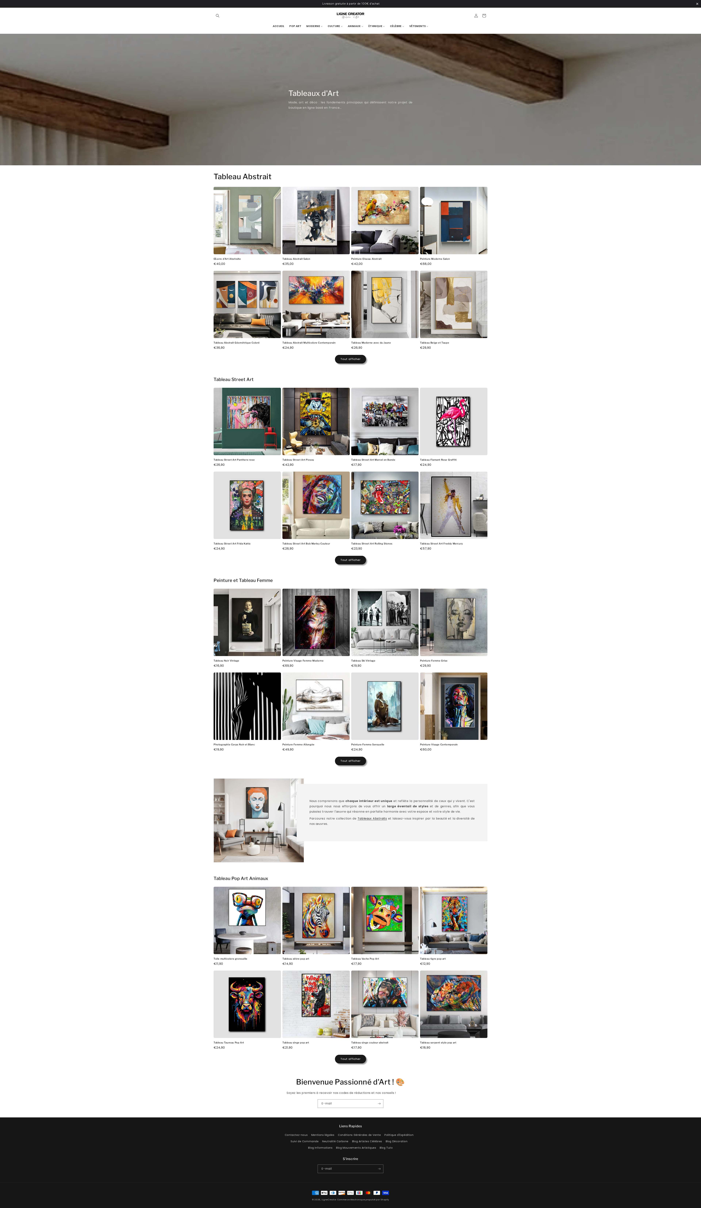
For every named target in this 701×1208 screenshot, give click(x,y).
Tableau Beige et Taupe (434, 342)
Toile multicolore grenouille (230, 958)
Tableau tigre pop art (433, 958)
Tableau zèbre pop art (295, 958)
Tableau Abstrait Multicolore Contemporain (309, 342)
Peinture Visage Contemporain (439, 744)
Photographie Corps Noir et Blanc (234, 744)
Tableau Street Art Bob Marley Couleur (306, 543)
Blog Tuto (386, 1148)
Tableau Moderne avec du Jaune (371, 342)
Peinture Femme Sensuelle (367, 744)
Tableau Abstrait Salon (296, 258)
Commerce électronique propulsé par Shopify (363, 1199)
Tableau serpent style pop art (438, 1042)
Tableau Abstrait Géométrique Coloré (237, 342)
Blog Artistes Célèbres (367, 1141)
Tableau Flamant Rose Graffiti (438, 459)
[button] (218, 16)
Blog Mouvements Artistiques (356, 1148)
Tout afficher (350, 359)
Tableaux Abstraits (372, 818)
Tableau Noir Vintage (226, 660)
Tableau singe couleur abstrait (369, 1042)
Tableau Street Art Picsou (298, 459)
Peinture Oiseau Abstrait (366, 258)
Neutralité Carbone (335, 1141)
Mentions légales (322, 1135)
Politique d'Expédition (398, 1135)
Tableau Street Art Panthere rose (234, 459)
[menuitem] (278, 26)
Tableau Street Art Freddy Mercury (441, 543)
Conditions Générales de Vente (359, 1135)
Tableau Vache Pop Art (365, 958)
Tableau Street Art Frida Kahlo (232, 543)
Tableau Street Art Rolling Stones (371, 543)
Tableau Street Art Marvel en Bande (373, 459)
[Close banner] (697, 4)
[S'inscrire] (379, 1103)
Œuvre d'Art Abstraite (227, 258)
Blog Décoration (397, 1141)
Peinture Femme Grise (434, 660)
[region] (350, 4)
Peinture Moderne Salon (435, 258)
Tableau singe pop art (295, 1042)
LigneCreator (329, 1199)
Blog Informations (320, 1148)
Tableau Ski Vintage (363, 660)
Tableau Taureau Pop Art (229, 1042)
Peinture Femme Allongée (298, 744)
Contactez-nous (296, 1135)
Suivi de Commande (305, 1141)
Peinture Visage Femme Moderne (302, 660)
